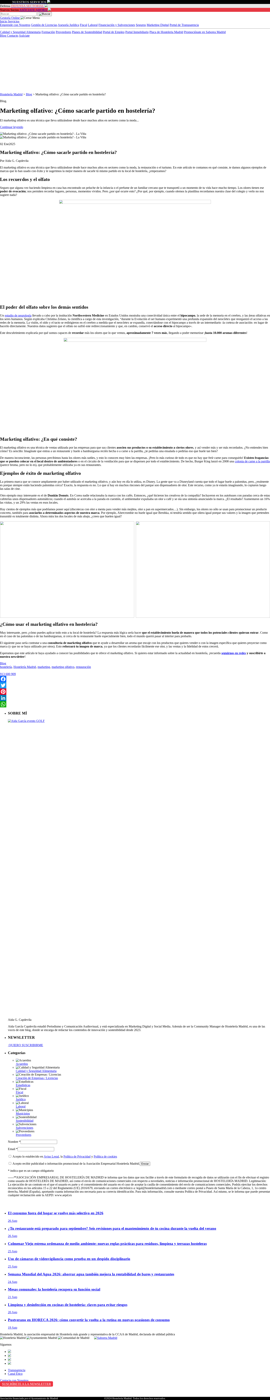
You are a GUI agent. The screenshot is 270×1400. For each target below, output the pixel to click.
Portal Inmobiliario (137, 32)
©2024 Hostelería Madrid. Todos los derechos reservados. (135, 1398)
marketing (44, 667)
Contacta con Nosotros (14, 1380)
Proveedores (63, 32)
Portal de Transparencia (184, 25)
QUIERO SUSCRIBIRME (25, 1045)
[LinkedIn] (135, 698)
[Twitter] (135, 685)
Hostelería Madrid (11, 94)
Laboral (93, 25)
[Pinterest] (135, 691)
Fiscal (83, 25)
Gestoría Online (10, 18)
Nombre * (14, 1141)
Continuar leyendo (11, 127)
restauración (83, 667)
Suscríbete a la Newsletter (26, 1384)
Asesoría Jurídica (68, 25)
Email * (13, 1149)
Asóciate (24, 35)
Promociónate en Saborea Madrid (205, 32)
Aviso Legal (51, 1156)
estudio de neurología (18, 315)
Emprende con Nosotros (15, 25)
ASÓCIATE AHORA (33, 10)
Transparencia (16, 1370)
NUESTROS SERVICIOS (29, 2)
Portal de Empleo (114, 32)
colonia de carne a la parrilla (252, 461)
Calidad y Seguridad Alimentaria (20, 32)
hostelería (6, 667)
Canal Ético (15, 1373)
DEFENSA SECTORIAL (27, 6)
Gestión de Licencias (44, 25)
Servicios (13, 21)
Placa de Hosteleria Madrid (166, 32)
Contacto (12, 35)
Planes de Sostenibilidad (87, 32)
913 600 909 (8, 674)
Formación (48, 32)
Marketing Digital (158, 25)
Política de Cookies (12, 1395)
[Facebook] (135, 679)
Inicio (4, 21)
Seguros (141, 25)
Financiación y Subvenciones (116, 25)
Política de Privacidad (77, 1156)
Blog (3, 35)
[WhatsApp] (135, 704)
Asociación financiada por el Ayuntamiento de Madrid (29, 1398)
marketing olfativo (63, 667)
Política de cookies (105, 1156)
